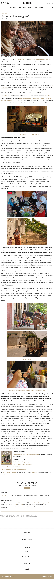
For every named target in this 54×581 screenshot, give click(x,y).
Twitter (21, 504)
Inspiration (22, 7)
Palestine (46, 495)
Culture (11, 495)
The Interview (4, 13)
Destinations (13, 7)
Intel (29, 7)
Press (27, 536)
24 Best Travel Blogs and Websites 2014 (40, 59)
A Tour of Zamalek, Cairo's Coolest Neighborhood (14, 469)
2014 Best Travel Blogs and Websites (42, 503)
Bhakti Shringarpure (7, 18)
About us (27, 532)
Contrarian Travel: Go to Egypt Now (10, 466)
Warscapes (34, 472)
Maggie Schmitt (10, 100)
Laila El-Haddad (5, 95)
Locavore (40, 495)
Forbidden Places (18, 495)
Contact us (27, 547)
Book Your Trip (38, 7)
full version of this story (9, 472)
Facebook (14, 504)
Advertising (27, 544)
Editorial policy (27, 540)
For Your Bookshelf (28, 495)
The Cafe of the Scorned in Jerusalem (22, 464)
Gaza (35, 495)
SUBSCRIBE (27, 488)
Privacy (27, 551)
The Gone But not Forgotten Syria (21, 462)
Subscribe (50, 3)
